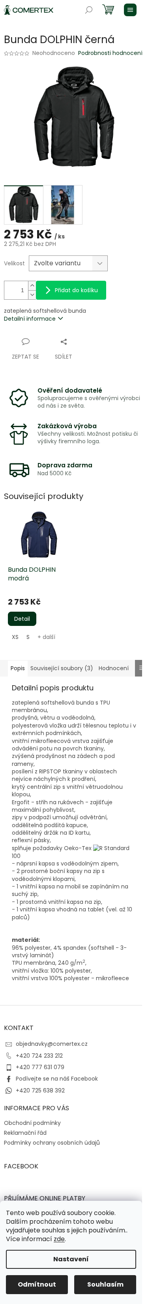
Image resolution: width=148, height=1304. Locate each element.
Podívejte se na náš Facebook (57, 1079)
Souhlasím (105, 1284)
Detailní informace (30, 319)
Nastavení (71, 1259)
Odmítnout (37, 1284)
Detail (22, 619)
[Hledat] (89, 10)
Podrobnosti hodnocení (110, 53)
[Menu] (130, 10)
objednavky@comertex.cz (52, 1044)
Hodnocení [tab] (114, 668)
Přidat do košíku (76, 290)
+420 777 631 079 (40, 1067)
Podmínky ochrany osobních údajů (52, 1143)
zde (59, 1239)
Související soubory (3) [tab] (61, 668)
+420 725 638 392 (40, 1090)
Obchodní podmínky (32, 1123)
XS (15, 637)
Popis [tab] (18, 668)
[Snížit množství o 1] (32, 294)
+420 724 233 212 (39, 1056)
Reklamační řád (25, 1133)
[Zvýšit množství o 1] (32, 285)
